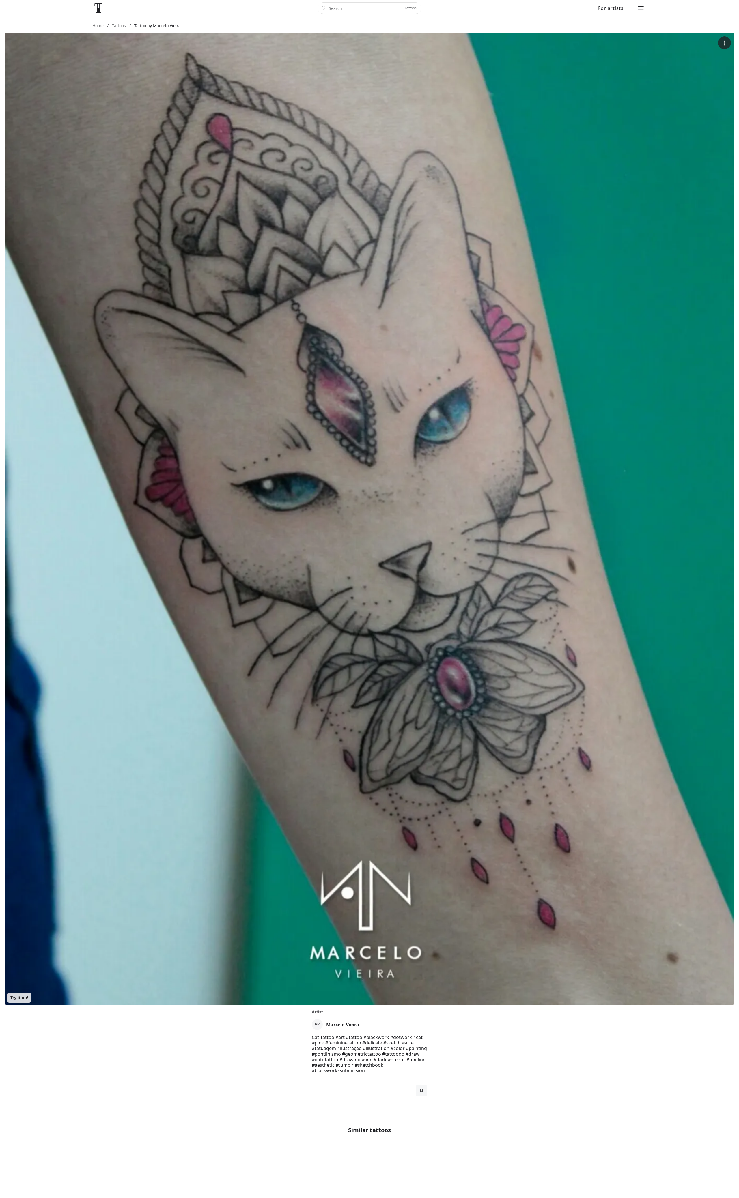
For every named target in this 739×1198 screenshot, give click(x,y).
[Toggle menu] (641, 8)
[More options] (724, 42)
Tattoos (411, 7)
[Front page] (98, 8)
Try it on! (19, 997)
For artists (611, 8)
